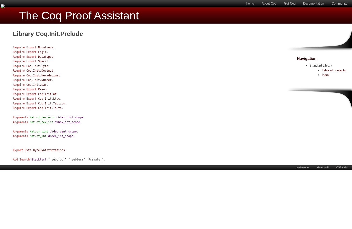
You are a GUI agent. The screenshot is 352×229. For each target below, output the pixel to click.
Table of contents (334, 70)
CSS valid (341, 167)
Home (250, 3)
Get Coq (289, 3)
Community (339, 3)
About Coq (269, 3)
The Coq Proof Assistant (79, 16)
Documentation (313, 3)
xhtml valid (323, 167)
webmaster (303, 167)
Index (325, 75)
